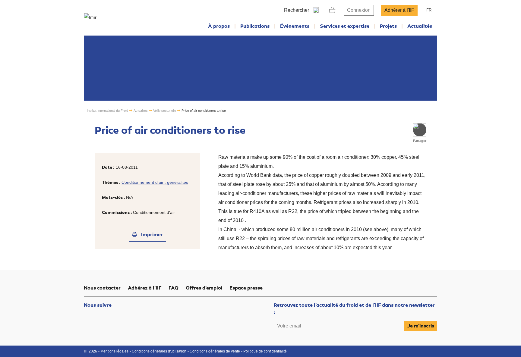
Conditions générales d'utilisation (159, 351)
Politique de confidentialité (265, 351)
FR (428, 10)
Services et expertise (344, 26)
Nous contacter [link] (102, 288)
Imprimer (151, 235)
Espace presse (246, 288)
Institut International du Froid (107, 110)
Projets (388, 26)
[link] (332, 10)
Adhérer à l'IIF (399, 10)
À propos (219, 26)
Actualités (419, 26)
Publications (255, 26)
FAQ (173, 288)
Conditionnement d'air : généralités (155, 182)
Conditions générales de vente (215, 351)
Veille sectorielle (164, 110)
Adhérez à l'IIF (144, 288)
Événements (294, 26)
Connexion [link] (359, 10)
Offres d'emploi (204, 288)
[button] (419, 129)
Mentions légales (114, 351)
